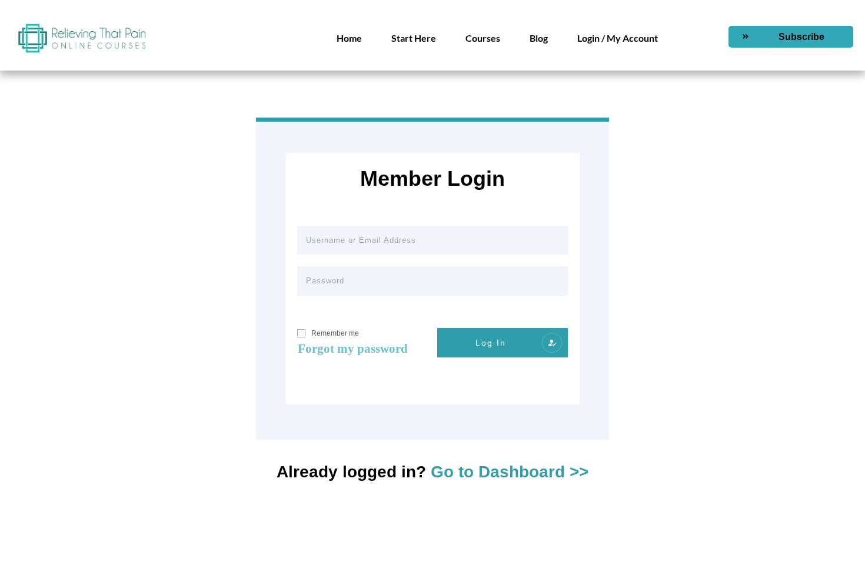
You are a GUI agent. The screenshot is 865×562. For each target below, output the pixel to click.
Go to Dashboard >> (509, 472)
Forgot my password (353, 349)
